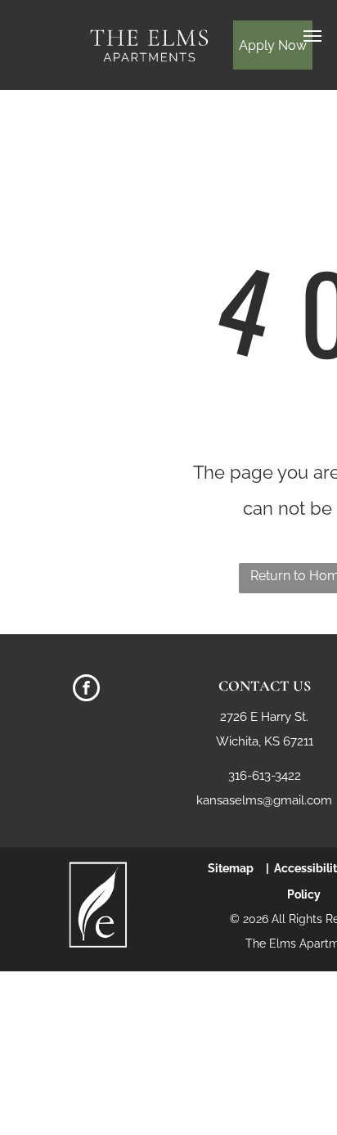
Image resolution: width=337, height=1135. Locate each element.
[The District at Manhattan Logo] (149, 29)
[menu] (312, 36)
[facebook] (86, 689)
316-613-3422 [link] (264, 775)
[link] (98, 868)
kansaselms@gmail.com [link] (264, 800)
